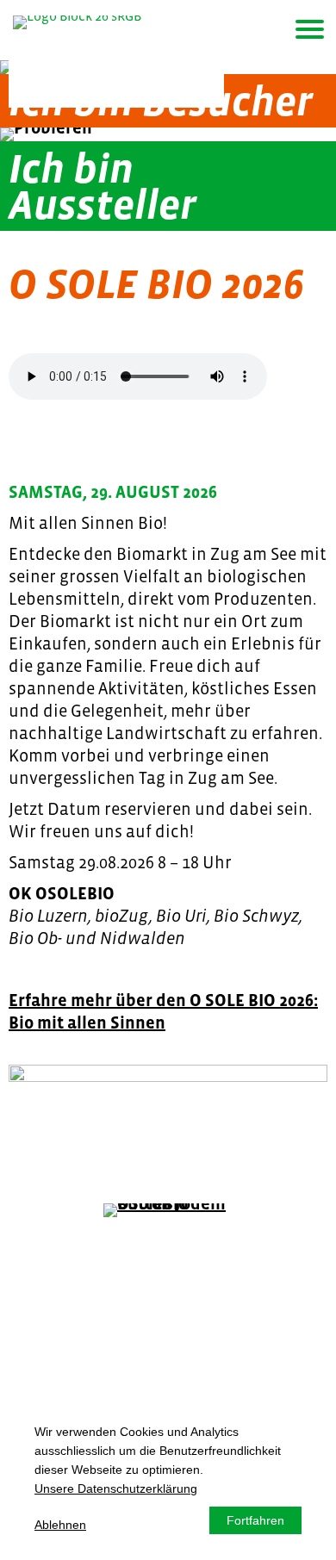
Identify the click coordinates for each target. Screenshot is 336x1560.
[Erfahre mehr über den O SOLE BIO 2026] (168, 1112)
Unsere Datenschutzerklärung (115, 1488)
